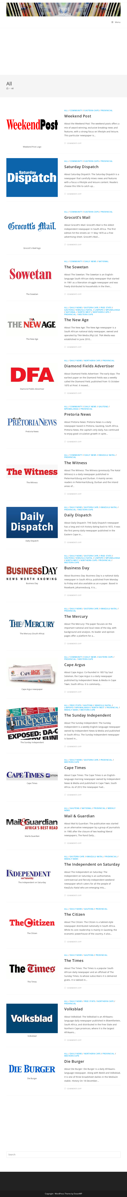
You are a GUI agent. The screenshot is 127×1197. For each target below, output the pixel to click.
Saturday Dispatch (81, 166)
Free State (106, 307)
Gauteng (69, 310)
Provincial (107, 110)
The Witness (75, 462)
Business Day (76, 567)
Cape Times (75, 767)
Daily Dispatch (77, 514)
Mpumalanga (113, 310)
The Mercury (76, 616)
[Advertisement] (63, 51)
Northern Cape (101, 312)
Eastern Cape (91, 110)
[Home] (7, 88)
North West (84, 312)
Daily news (90, 261)
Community (76, 110)
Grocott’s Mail (77, 217)
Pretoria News (77, 414)
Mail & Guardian (79, 815)
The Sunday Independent (87, 715)
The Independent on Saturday (92, 864)
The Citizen (74, 914)
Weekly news (71, 710)
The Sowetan (76, 266)
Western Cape (85, 314)
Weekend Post (77, 115)
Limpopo (99, 310)
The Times (73, 960)
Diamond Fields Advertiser (89, 365)
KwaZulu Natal (84, 310)
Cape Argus (74, 664)
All (12, 88)
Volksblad (73, 1008)
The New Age (76, 319)
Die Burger (74, 1061)
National (104, 261)
